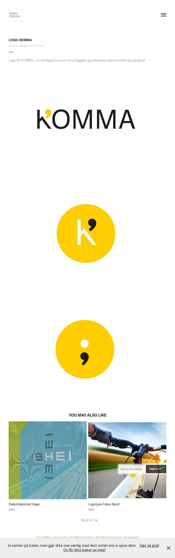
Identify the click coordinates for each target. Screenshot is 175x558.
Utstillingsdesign (81, 538)
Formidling (43, 538)
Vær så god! (149, 545)
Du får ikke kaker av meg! (84, 550)
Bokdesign (131, 538)
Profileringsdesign (109, 538)
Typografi (60, 538)
